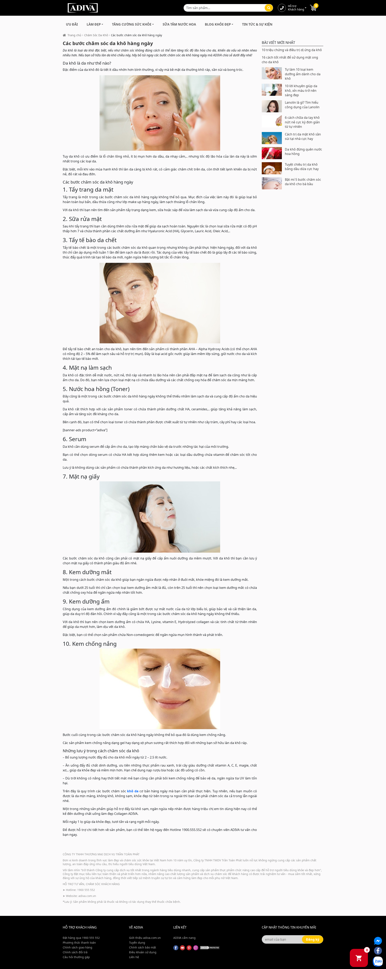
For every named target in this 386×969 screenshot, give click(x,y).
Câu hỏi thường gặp (76, 957)
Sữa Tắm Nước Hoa (179, 24)
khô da (132, 791)
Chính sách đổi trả (75, 952)
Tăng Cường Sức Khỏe (131, 24)
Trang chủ (74, 35)
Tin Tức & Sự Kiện (257, 24)
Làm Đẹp (94, 24)
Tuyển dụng (137, 942)
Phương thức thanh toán (79, 942)
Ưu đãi (72, 24)
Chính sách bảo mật (142, 947)
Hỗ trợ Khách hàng (296, 7)
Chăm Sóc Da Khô (96, 35)
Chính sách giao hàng (77, 947)
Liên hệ (134, 957)
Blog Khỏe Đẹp (218, 24)
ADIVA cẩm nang (184, 938)
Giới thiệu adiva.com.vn (145, 938)
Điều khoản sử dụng (142, 952)
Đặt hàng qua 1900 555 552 (81, 938)
